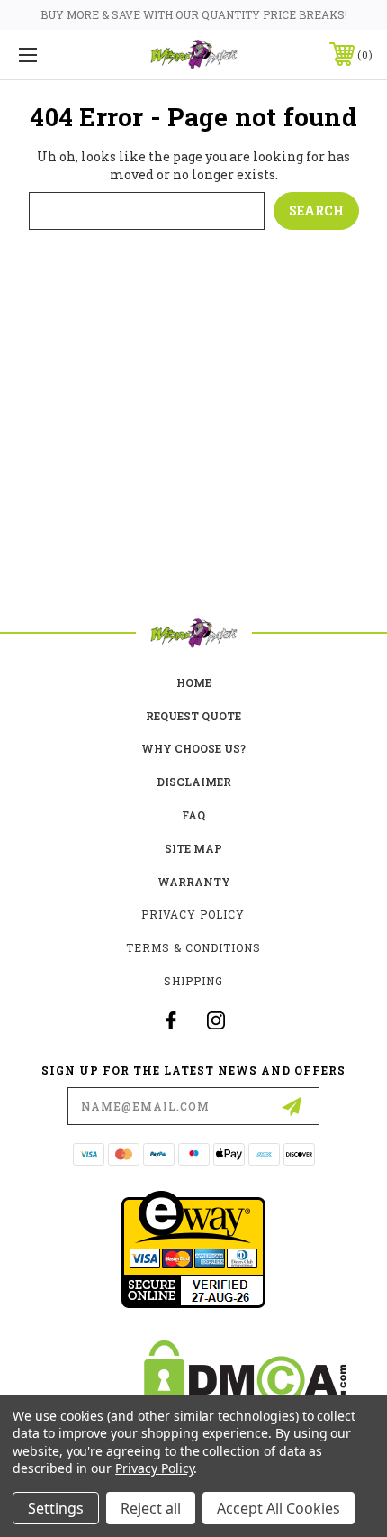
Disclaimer (194, 781)
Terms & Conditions (193, 947)
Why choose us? (193, 748)
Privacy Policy (193, 914)
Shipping (193, 981)
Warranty (194, 881)
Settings (56, 1508)
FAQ (193, 815)
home (194, 682)
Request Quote (193, 716)
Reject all (151, 1508)
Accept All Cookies (278, 1508)
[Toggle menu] (54, 54)
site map (193, 848)
